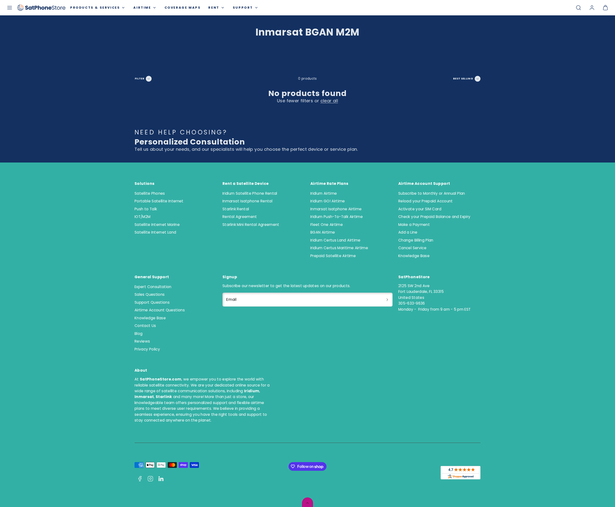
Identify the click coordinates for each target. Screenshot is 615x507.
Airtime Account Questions (160, 310)
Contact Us (145, 325)
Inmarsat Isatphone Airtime (336, 208)
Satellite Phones (150, 193)
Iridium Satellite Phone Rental (249, 193)
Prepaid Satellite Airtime (333, 255)
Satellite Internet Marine (157, 224)
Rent (213, 7)
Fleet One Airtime (326, 224)
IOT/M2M (143, 216)
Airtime (142, 7)
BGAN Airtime (322, 232)
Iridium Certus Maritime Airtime (339, 247)
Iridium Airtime (323, 193)
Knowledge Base (414, 255)
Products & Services (95, 7)
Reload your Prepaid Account (425, 201)
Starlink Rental (235, 208)
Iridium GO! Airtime (327, 201)
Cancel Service (412, 247)
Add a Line (408, 232)
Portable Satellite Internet (159, 201)
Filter (139, 78)
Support (243, 7)
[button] (9, 7)
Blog (138, 333)
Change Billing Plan (415, 240)
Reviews (142, 341)
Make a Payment (414, 224)
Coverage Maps (183, 7)
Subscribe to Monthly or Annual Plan (431, 193)
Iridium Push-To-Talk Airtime (336, 216)
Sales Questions (150, 294)
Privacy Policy (147, 349)
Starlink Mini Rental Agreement (250, 224)
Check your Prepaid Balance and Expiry (434, 216)
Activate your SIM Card (419, 208)
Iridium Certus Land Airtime (335, 240)
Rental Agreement (239, 216)
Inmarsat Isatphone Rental (247, 201)
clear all (329, 101)
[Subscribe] (387, 300)
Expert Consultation (153, 286)
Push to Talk (146, 208)
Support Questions (152, 302)
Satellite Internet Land (155, 232)
